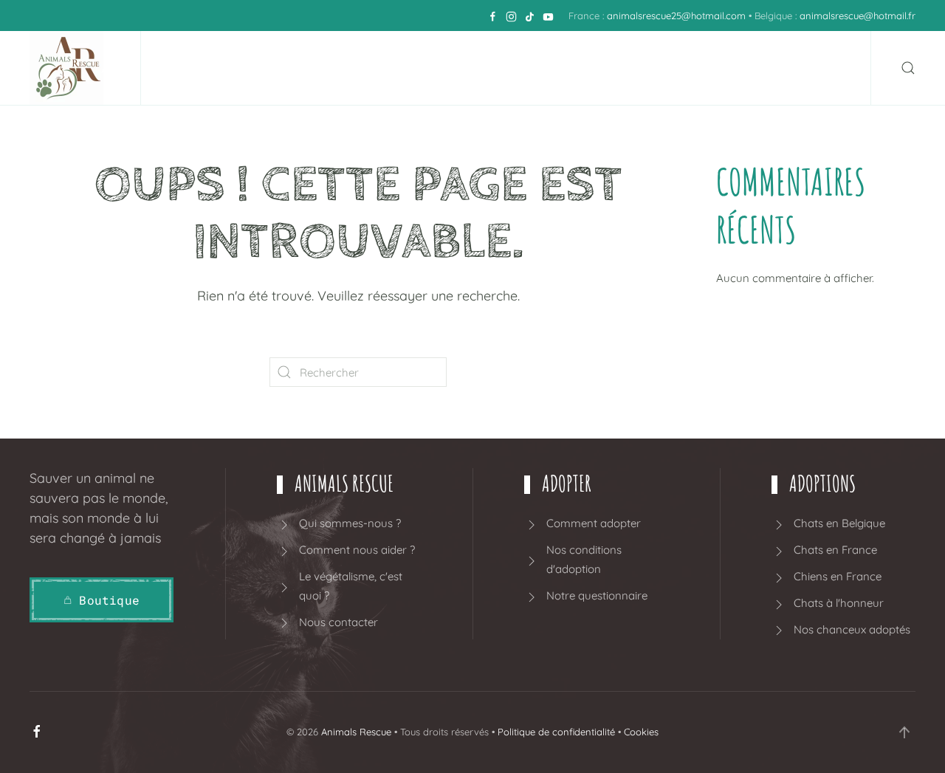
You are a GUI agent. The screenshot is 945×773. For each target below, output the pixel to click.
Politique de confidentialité (556, 732)
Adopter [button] (338, 68)
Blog (831, 68)
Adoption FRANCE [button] (632, 68)
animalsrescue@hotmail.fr (857, 15)
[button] (908, 67)
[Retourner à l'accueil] (70, 68)
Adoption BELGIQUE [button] (470, 68)
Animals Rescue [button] (221, 68)
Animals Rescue (356, 732)
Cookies (641, 732)
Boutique (759, 68)
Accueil (122, 68)
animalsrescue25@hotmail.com (676, 15)
